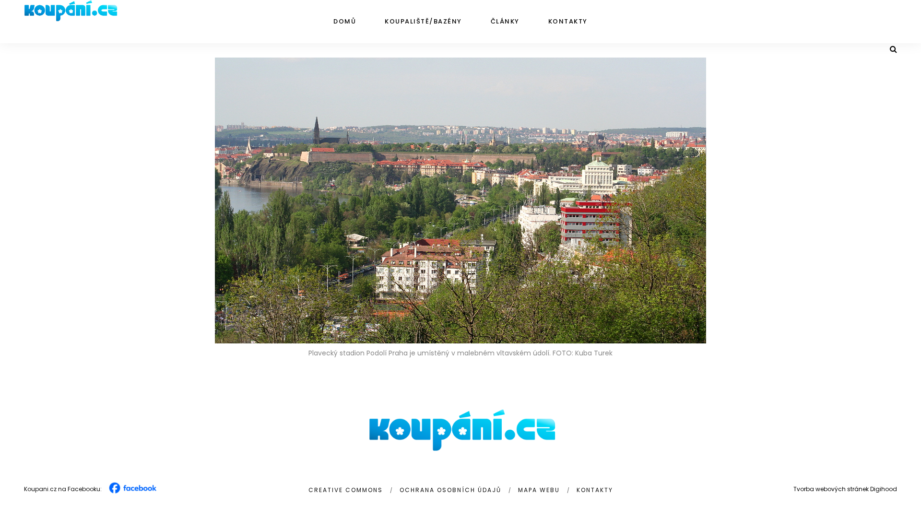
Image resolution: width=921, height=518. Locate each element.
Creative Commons (345, 490)
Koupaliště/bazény (423, 21)
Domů (344, 21)
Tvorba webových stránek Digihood (845, 489)
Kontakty (568, 21)
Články (505, 21)
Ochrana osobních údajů (450, 490)
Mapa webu (539, 490)
